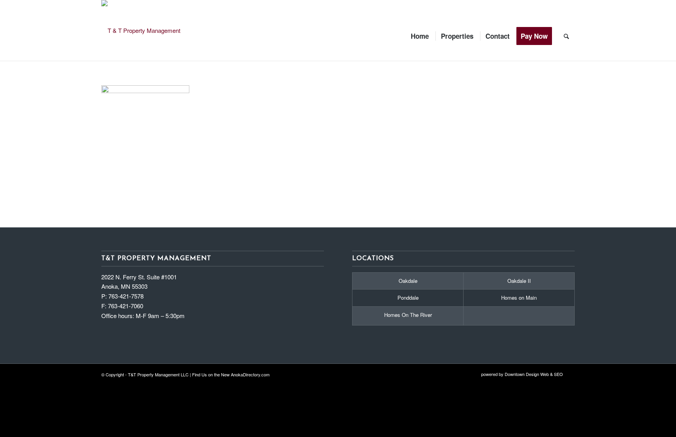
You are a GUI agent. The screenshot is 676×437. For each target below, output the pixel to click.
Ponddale (408, 297)
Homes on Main (519, 297)
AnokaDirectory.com (250, 374)
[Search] (566, 30)
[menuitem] (420, 30)
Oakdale (408, 280)
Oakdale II (519, 280)
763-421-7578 (126, 296)
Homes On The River (408, 314)
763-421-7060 (125, 306)
